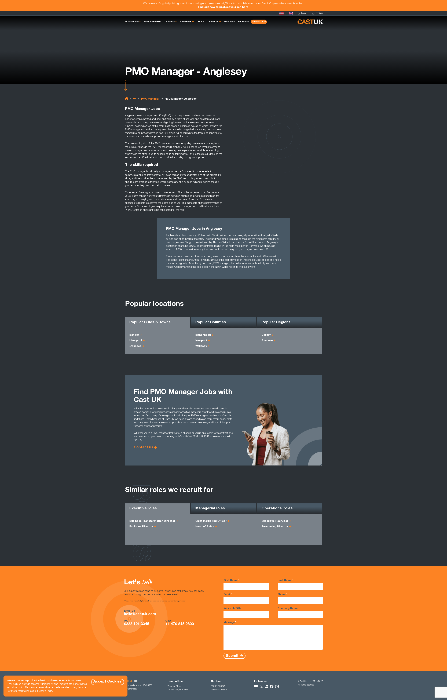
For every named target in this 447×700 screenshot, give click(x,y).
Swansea (135, 346)
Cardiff (266, 335)
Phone (282, 594)
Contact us (143, 447)
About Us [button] (213, 22)
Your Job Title (232, 608)
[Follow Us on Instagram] (277, 686)
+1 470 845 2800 (179, 624)
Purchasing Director (275, 526)
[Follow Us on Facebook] (271, 686)
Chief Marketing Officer (211, 521)
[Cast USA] (281, 13)
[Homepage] (291, 13)
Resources (229, 22)
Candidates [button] (185, 22)
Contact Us (257, 22)
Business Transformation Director (152, 521)
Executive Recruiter (275, 521)
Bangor (134, 335)
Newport (201, 340)
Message (230, 622)
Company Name (288, 608)
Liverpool (135, 340)
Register (319, 13)
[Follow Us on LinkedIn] (266, 686)
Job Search (243, 22)
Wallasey (201, 346)
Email (228, 594)
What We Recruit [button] (152, 22)
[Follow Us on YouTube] (256, 686)
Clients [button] (200, 22)
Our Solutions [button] (132, 22)
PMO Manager (150, 99)
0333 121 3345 (136, 624)
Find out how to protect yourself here (223, 7)
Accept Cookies (107, 682)
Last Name (285, 580)
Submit (233, 656)
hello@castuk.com (140, 614)
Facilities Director (141, 526)
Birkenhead (203, 335)
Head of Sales (204, 526)
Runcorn (267, 340)
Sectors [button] (170, 22)
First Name (231, 580)
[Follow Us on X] (261, 686)
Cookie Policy (46, 691)
